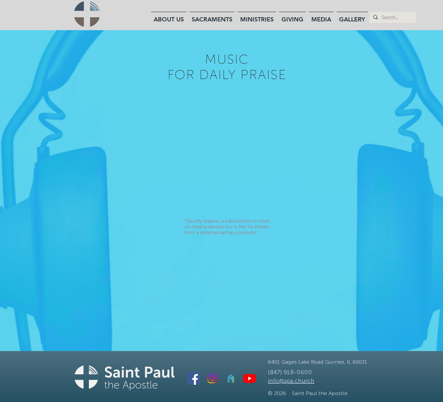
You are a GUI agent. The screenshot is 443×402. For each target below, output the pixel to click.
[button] (169, 17)
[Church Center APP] (231, 378)
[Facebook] (193, 378)
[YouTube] (249, 378)
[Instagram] (212, 378)
